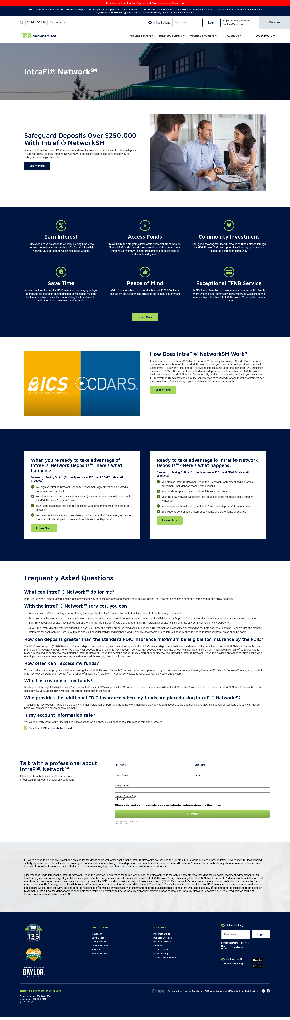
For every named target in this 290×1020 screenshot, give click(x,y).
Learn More (37, 165)
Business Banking (171, 35)
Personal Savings (161, 934)
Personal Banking (140, 35)
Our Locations (58, 22)
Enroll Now (238, 24)
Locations (158, 945)
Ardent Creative (250, 991)
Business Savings (162, 941)
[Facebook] (263, 991)
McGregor (97, 934)
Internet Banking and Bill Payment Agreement (206, 991)
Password (245, 20)
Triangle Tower (99, 941)
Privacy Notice (174, 991)
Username (234, 20)
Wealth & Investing (202, 35)
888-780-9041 (39, 999)
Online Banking (160, 953)
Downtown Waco (100, 945)
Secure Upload (160, 949)
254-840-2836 (36, 22)
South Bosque (99, 938)
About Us (233, 35)
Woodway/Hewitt (100, 953)
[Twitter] (268, 991)
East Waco (97, 949)
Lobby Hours (264, 35)
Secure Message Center (164, 957)
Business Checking (162, 938)
